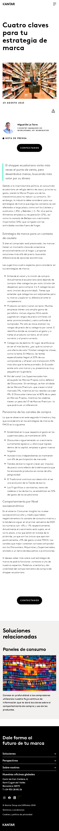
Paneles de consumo (24, 649)
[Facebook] (9, 798)
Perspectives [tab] (10, 761)
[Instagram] (4, 798)
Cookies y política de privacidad (17, 815)
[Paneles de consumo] (29, 673)
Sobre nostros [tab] (11, 768)
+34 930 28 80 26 (13, 790)
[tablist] (29, 778)
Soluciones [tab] (9, 754)
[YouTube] (19, 798)
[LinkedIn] (14, 798)
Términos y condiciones (13, 810)
